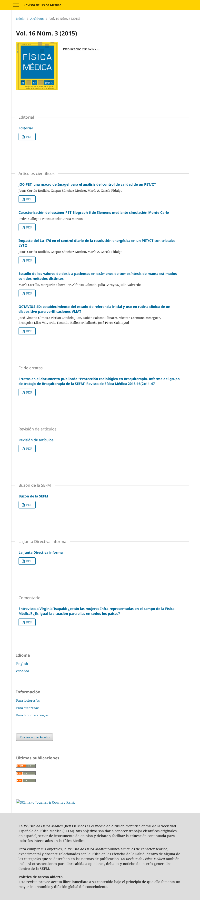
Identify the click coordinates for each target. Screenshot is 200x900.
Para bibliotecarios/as (32, 715)
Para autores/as (27, 708)
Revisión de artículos (36, 440)
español (22, 671)
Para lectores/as (28, 700)
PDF (28, 137)
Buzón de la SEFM (33, 496)
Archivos (37, 18)
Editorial (26, 128)
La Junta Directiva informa (41, 552)
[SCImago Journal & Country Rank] (45, 802)
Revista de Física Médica (42, 5)
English (22, 663)
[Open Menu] (16, 5)
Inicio (20, 18)
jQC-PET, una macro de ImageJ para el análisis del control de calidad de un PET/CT (87, 184)
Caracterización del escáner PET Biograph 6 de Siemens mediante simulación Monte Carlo (94, 212)
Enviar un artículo (35, 737)
